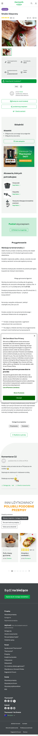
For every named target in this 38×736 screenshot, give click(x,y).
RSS (5, 689)
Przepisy (7, 611)
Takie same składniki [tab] (9, 527)
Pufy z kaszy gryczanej (7, 554)
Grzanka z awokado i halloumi (25, 554)
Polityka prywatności (26, 728)
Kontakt (24, 723)
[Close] (34, 336)
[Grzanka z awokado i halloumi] (28, 540)
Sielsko (9, 558)
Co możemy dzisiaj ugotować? (14, 666)
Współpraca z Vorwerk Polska (14, 669)
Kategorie (7, 617)
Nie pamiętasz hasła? (11, 637)
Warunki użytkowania (12, 728)
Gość (21, 92)
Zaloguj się (7, 631)
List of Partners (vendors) (11, 387)
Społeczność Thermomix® (13, 648)
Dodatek (25, 426)
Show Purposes (19, 393)
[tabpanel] (19, 553)
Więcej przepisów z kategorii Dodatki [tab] (15, 518)
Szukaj (6, 677)
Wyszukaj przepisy (10, 614)
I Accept (19, 398)
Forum (6, 645)
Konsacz (28, 558)
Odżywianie (8, 660)
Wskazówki (8, 663)
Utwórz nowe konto (10, 634)
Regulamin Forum (10, 672)
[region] (19, 368)
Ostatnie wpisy (9, 640)
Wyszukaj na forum (10, 683)
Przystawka (14, 426)
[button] (2, 3)
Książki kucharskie (10, 657)
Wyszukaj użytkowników (12, 686)
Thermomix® (8, 651)
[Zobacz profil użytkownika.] (12, 93)
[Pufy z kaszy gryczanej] (9, 540)
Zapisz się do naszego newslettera (17, 597)
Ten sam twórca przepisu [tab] (11, 522)
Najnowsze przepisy (11, 620)
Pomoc (25, 732)
